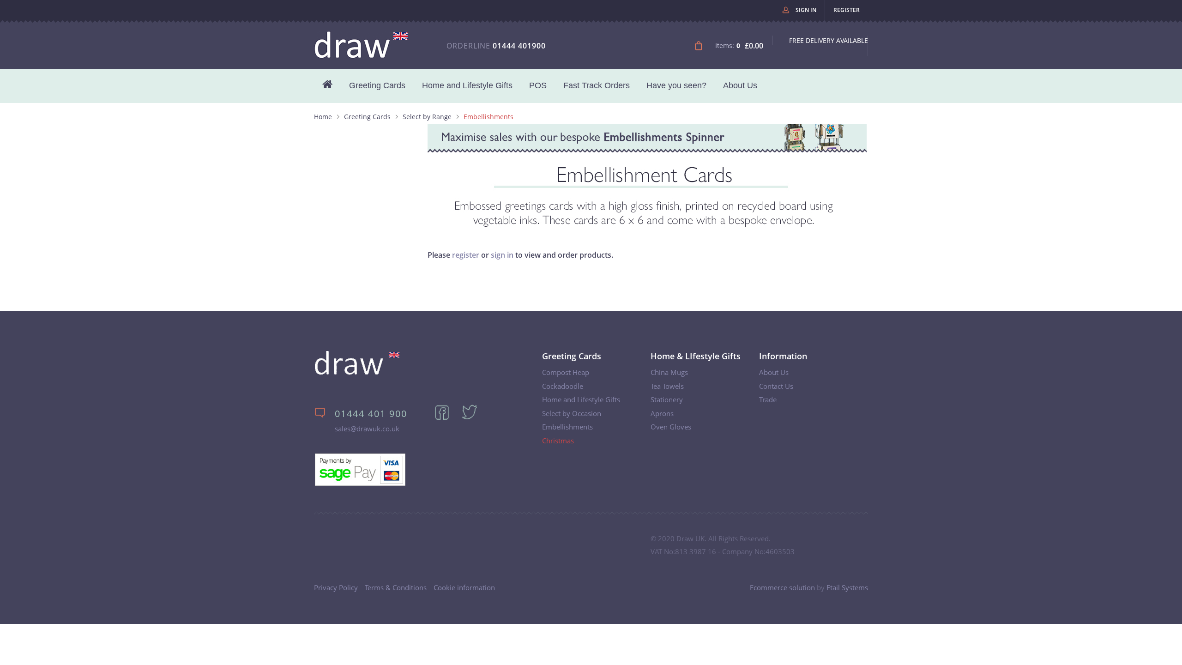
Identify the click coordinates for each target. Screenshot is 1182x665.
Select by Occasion (571, 413)
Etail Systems (847, 587)
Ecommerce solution (782, 587)
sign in (502, 255)
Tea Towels (667, 386)
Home (323, 116)
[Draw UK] (357, 373)
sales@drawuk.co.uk (367, 428)
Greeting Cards (377, 85)
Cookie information (464, 587)
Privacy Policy (336, 587)
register (465, 255)
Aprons (662, 413)
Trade (768, 399)
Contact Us (776, 386)
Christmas (558, 440)
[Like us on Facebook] (447, 418)
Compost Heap (565, 372)
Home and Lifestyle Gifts (467, 85)
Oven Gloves (671, 426)
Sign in (806, 10)
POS (538, 85)
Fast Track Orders (596, 85)
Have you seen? (676, 85)
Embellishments (567, 426)
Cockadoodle (562, 386)
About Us (740, 85)
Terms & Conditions (396, 587)
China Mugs (669, 372)
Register (846, 10)
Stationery (667, 399)
